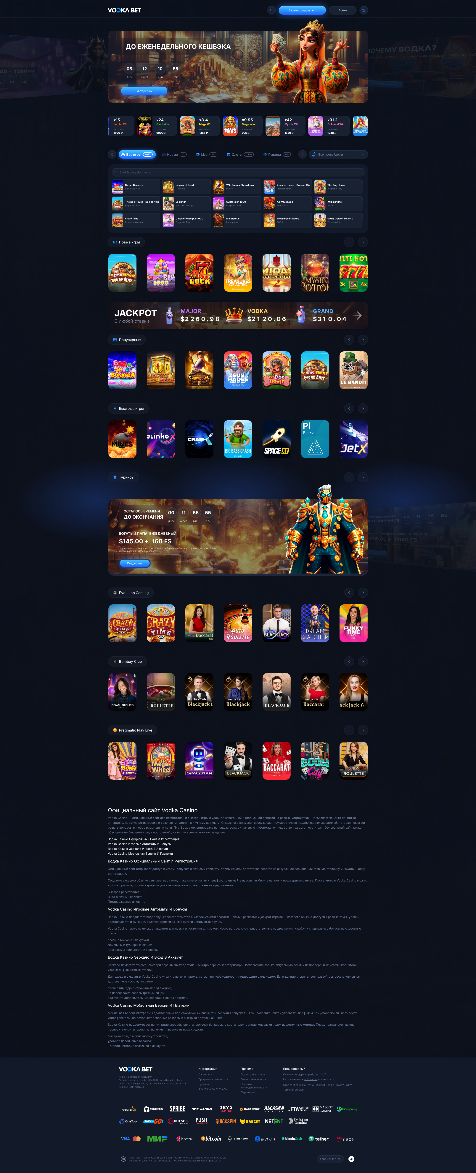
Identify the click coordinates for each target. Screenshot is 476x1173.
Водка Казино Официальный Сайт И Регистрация (143, 839)
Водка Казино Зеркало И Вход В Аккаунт (138, 849)
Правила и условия (253, 1074)
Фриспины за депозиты (212, 1088)
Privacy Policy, (343, 1084)
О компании (205, 1074)
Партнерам (248, 1092)
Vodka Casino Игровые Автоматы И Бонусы (139, 844)
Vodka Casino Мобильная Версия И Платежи (140, 853)
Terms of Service (293, 1089)
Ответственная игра (253, 1079)
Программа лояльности (213, 1079)
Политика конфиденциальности (254, 1085)
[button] (112, 154)
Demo (122, 294)
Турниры (203, 1084)
